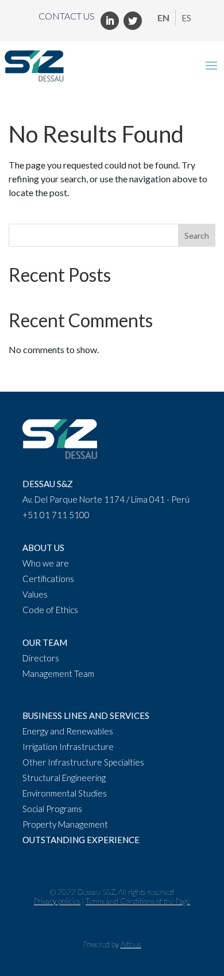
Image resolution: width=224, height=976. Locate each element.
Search (196, 235)
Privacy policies (57, 901)
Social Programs (52, 808)
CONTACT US (66, 15)
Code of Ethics (50, 609)
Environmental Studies (64, 793)
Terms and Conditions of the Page (138, 901)
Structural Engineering (64, 777)
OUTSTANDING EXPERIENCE (81, 840)
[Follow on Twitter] (132, 21)
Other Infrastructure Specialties (83, 762)
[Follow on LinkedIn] (110, 21)
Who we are (45, 563)
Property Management (65, 824)
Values (35, 594)
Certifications (48, 578)
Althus (131, 944)
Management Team (58, 673)
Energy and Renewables (67, 731)
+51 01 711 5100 (56, 515)
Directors (40, 658)
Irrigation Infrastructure (68, 746)
